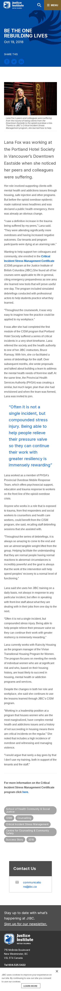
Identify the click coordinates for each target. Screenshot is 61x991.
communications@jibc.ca (32, 884)
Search (35, 5)
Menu (54, 5)
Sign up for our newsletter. (25, 924)
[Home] (13, 5)
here (25, 792)
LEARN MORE (30, 986)
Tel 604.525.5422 (15, 964)
